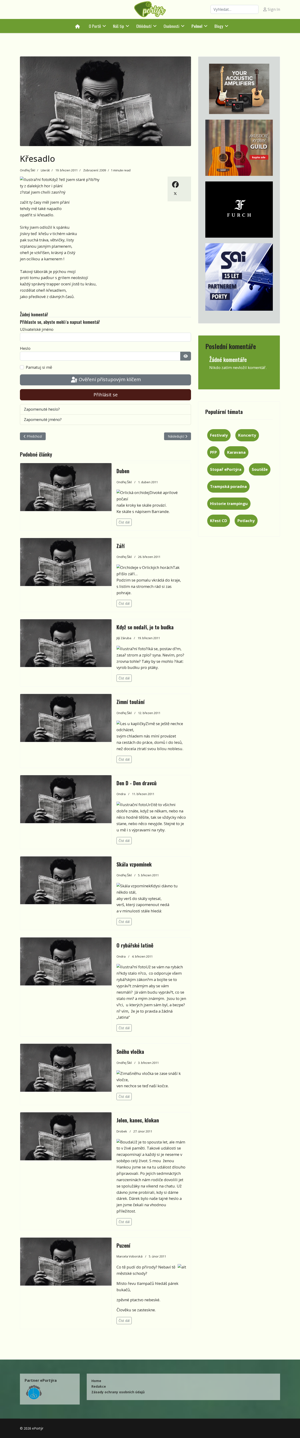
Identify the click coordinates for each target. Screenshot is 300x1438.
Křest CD (218, 520)
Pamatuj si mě (39, 367)
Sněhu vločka (130, 1051)
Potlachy (246, 520)
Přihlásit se (106, 394)
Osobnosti (171, 26)
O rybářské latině (134, 945)
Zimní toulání (130, 701)
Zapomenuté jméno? (43, 419)
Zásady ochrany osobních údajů (118, 1392)
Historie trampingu (229, 503)
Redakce (98, 1386)
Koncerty (247, 435)
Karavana (236, 452)
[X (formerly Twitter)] (175, 193)
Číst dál (124, 522)
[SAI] (239, 277)
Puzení (123, 1245)
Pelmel (196, 26)
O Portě (95, 26)
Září (120, 545)
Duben (122, 471)
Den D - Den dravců (136, 783)
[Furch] (239, 209)
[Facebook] (175, 184)
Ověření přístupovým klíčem (109, 379)
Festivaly (219, 435)
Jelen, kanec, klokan (137, 1120)
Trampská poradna (228, 486)
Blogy (218, 26)
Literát (45, 170)
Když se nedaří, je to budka (145, 627)
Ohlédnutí (143, 26)
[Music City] (239, 148)
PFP (213, 452)
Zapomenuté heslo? (42, 409)
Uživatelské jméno (36, 329)
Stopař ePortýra (225, 469)
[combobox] (234, 9)
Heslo (25, 348)
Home (96, 1381)
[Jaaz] (239, 89)
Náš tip (118, 26)
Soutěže (260, 469)
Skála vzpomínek (134, 864)
